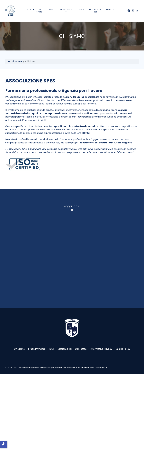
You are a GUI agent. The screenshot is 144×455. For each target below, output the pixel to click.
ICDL (51, 349)
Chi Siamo (19, 349)
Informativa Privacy (101, 349)
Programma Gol (37, 349)
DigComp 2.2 (65, 349)
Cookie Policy (122, 349)
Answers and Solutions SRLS (95, 367)
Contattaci (81, 349)
